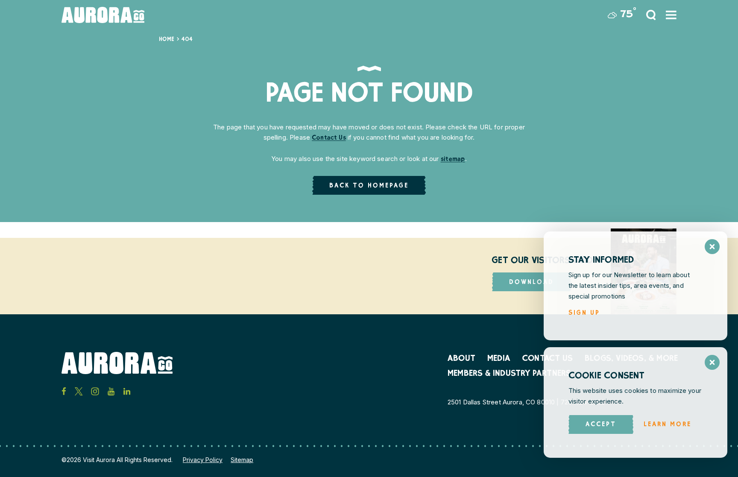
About (461, 359)
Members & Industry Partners (509, 374)
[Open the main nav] (671, 15)
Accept (601, 424)
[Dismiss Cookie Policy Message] (712, 362)
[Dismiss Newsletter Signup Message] (712, 246)
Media (498, 359)
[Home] (103, 15)
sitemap (453, 159)
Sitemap (242, 459)
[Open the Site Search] (651, 15)
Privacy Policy (203, 459)
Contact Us (329, 138)
